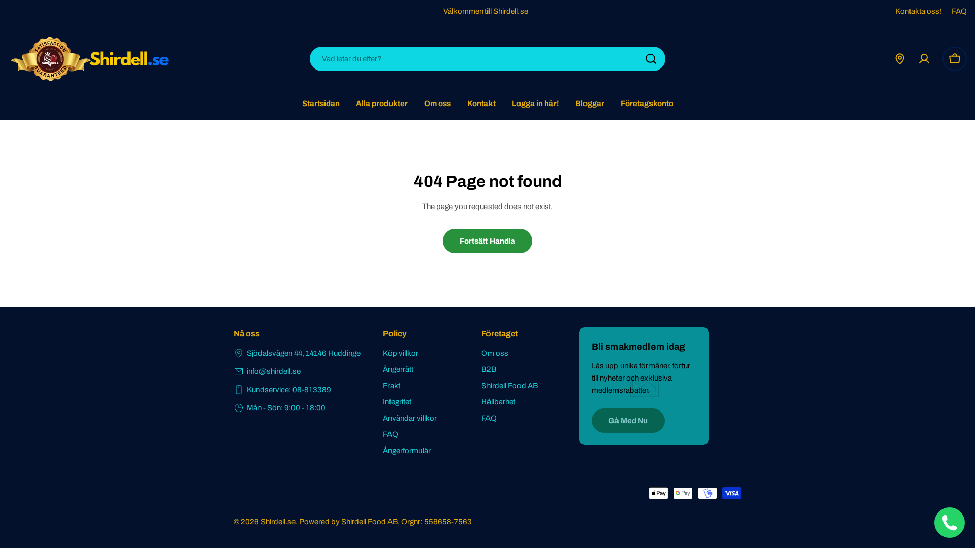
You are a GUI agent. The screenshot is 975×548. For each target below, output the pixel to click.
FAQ (959, 11)
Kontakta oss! (918, 11)
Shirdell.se (278, 522)
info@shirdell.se (274, 371)
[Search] (651, 59)
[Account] (924, 59)
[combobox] (487, 59)
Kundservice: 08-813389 (289, 390)
